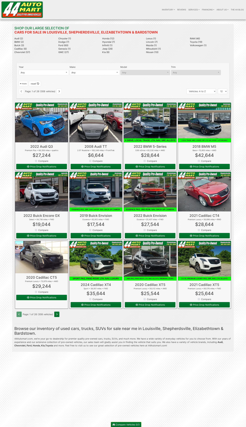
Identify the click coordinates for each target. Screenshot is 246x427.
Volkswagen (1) (198, 45)
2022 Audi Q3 (41, 146)
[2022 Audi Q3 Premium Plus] (41, 122)
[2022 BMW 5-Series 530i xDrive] (150, 122)
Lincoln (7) (152, 41)
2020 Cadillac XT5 (150, 285)
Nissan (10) (152, 52)
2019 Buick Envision (96, 216)
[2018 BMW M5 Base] (204, 122)
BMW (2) (19, 41)
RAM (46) (195, 38)
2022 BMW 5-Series (150, 146)
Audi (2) (18, 38)
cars (100, 338)
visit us (82, 345)
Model (123, 67)
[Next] (59, 91)
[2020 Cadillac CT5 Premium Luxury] (41, 257)
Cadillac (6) (20, 48)
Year (21, 67)
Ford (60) (63, 45)
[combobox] (44, 72)
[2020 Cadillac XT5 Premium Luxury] (150, 261)
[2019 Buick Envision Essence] (95, 191)
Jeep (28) (107, 48)
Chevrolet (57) (22, 52)
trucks (107, 338)
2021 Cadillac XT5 (204, 285)
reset (34, 83)
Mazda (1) (151, 45)
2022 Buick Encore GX (41, 216)
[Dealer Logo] (22, 9)
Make (72, 67)
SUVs (114, 338)
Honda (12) (108, 38)
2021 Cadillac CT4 (204, 216)
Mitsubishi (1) (153, 48)
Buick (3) (19, 45)
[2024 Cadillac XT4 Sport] (95, 261)
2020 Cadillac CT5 (41, 277)
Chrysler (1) (64, 38)
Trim (173, 67)
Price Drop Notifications (42, 166)
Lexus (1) (151, 38)
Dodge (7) (63, 41)
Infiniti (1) (107, 45)
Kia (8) (105, 52)
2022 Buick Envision (150, 216)
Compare (43, 161)
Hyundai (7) (108, 41)
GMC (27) (63, 52)
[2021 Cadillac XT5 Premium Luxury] (204, 261)
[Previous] (21, 91)
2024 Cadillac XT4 (96, 285)
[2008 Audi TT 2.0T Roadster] (95, 122)
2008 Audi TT (96, 146)
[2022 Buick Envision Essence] (150, 191)
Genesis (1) (64, 48)
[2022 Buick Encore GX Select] (41, 191)
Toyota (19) (196, 41)
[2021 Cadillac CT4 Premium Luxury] (204, 191)
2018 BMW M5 (204, 146)
